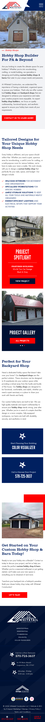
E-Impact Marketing (13, 709)
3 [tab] (24, 345)
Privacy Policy (35, 709)
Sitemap (25, 709)
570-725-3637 (25, 656)
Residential (22, 631)
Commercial (22, 634)
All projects (22, 340)
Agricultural (22, 628)
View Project (22, 281)
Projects (22, 637)
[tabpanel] (22, 308)
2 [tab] (22, 345)
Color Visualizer (22, 640)
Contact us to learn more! (19, 118)
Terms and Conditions (22, 712)
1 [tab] (20, 345)
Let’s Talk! (14, 595)
